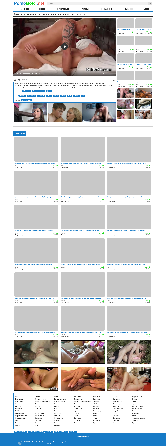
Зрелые (135, 404)
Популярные (106, 9)
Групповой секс (60, 401)
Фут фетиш (58, 423)
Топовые (85, 9)
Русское (116, 416)
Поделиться (96, 80)
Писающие (136, 413)
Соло (17, 420)
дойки (63, 95)
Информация (85, 80)
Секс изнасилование (36, 431)
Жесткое (77, 404)
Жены (56, 404)
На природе (97, 411)
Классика (96, 406)
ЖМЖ (95, 404)
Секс (42, 91)
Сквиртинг (116, 418)
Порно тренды (63, 9)
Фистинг (38, 423)
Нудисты (57, 413)
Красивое (18, 408)
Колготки (116, 406)
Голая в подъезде (61, 431)
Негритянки (19, 413)
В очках (135, 399)
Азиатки (37, 397)
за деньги (41, 95)
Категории (129, 9)
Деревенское (117, 401)
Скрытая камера (138, 418)
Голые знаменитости (42, 401)
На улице (135, 411)
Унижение (19, 423)
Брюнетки (97, 399)
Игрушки (18, 406)
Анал (56, 397)
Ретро (95, 416)
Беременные (137, 397)
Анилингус (77, 397)
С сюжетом (39, 418)
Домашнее (19, 404)
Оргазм (76, 413)
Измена (37, 406)
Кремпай (38, 408)
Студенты (96, 420)
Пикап (115, 413)
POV (17, 397)
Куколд (56, 408)
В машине (116, 399)
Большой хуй (78, 399)
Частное (116, 423)
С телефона (58, 418)
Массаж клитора (20, 431)
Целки (49, 91)
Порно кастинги (21, 416)
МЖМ (17, 411)
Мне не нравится (19, 80)
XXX (51, 443)
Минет (37, 411)
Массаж (96, 408)
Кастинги (77, 406)
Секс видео (24, 9)
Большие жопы (40, 399)
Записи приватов (119, 404)
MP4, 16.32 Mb (26, 100)
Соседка (73, 431)
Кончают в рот (137, 406)
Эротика (57, 425)
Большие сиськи (60, 399)
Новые (42, 9)
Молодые (26, 91)
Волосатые (19, 401)
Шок (36, 425)
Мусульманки (79, 411)
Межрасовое (137, 408)
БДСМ (115, 397)
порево (76, 95)
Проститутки (39, 416)
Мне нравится (15, 80)
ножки (56, 95)
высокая (22, 95)
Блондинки (19, 399)
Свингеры (77, 418)
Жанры (146, 9)
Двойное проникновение (83, 401)
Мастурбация (118, 408)
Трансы (135, 420)
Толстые (116, 420)
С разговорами (20, 418)
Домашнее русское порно (44, 404)
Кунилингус (78, 408)
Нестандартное (40, 413)
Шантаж (18, 425)
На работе (116, 411)
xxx (83, 95)
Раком (76, 416)
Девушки (96, 401)
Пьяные (57, 416)
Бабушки (96, 397)
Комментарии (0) (109, 80)
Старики (57, 420)
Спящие (38, 420)
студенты (31, 95)
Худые (76, 423)
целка (49, 95)
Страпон (77, 420)
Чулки (134, 423)
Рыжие (35, 91)
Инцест (57, 406)
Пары (95, 413)
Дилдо (134, 401)
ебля (69, 95)
